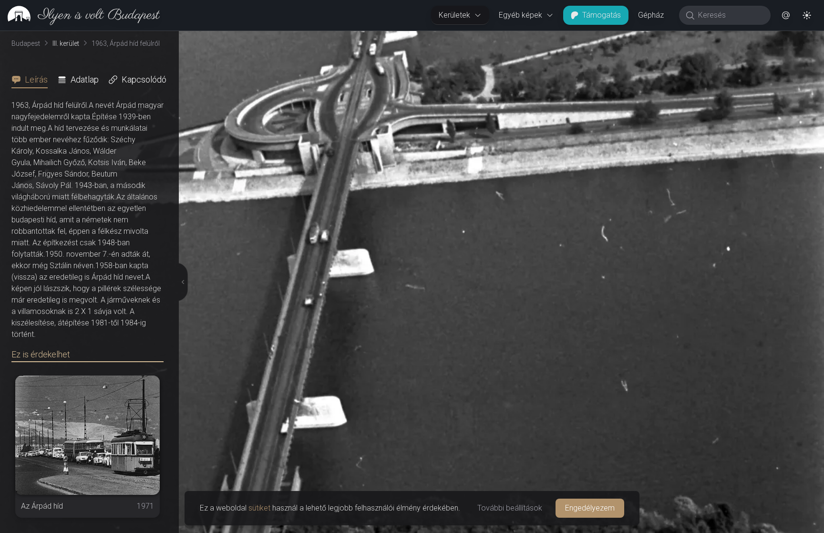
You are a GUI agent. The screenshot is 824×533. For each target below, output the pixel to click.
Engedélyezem (590, 507)
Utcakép (707, 38)
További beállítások (509, 507)
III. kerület (65, 43)
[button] (785, 15)
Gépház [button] (651, 15)
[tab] (32, 79)
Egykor (649, 38)
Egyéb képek (520, 15)
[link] (80, 15)
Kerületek (454, 15)
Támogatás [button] (601, 15)
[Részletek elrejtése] (180, 282)
